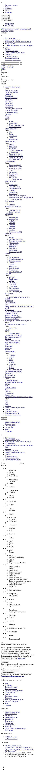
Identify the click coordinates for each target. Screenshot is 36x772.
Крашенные (9, 96)
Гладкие (11, 264)
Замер (7, 7)
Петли (7, 330)
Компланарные (14, 268)
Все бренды (9, 730)
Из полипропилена (11, 92)
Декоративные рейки (12, 58)
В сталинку (13, 177)
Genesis (11, 357)
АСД (6, 389)
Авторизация (9, 24)
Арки (6, 47)
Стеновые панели (11, 56)
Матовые (12, 205)
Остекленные (9, 201)
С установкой (9, 310)
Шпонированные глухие (17, 195)
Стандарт (12, 190)
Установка (8, 12)
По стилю (8, 234)
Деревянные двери (11, 90)
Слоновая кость (14, 290)
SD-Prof (7, 384)
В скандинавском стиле (17, 241)
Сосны (11, 138)
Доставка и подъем (11, 51)
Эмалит (7, 116)
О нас (7, 10)
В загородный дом (15, 168)
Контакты (8, 9)
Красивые (12, 246)
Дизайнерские (13, 243)
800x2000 (12, 228)
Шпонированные (11, 181)
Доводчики (8, 373)
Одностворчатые (14, 210)
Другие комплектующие (13, 371)
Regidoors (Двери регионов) (14, 382)
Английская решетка (16, 259)
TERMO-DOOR (10, 388)
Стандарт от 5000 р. (11, 313)
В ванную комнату (15, 167)
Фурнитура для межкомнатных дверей (18, 42)
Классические (13, 244)
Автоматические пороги (13, 335)
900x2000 (12, 230)
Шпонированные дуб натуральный (21, 197)
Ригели (7, 350)
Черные (11, 368)
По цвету (8, 273)
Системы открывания (12, 340)
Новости (8, 705)
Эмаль (7, 118)
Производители (10, 426)
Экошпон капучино (15, 154)
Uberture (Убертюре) (15, 150)
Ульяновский (13, 152)
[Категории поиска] (1, 35)
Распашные (9, 103)
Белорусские (9, 293)
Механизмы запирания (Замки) (15, 324)
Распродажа (9, 105)
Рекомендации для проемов (14, 700)
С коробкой (9, 107)
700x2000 (12, 226)
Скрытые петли (14, 333)
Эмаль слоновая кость (16, 125)
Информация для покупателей (11, 680)
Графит (11, 281)
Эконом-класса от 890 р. (13, 317)
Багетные (12, 263)
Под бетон (12, 284)
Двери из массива (11, 128)
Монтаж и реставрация (12, 60)
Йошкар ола (9, 395)
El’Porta (11, 145)
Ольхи (11, 134)
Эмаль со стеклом (15, 127)
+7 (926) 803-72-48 (7, 67)
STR (6, 386)
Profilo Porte (13, 148)
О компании (9, 427)
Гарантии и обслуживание (14, 690)
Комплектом (13, 270)
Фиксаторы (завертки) (12, 342)
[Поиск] (23, 463)
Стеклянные (9, 721)
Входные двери (10, 43)
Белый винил (13, 279)
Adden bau (12, 364)
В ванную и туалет (11, 717)
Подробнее (21, 658)
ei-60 (6, 402)
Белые (11, 121)
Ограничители (10, 375)
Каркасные (12, 266)
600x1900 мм (13, 219)
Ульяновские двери (11, 112)
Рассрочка (8, 698)
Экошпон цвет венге (16, 157)
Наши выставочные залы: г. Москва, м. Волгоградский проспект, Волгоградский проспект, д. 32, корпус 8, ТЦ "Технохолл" (19, 748)
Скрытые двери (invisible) (13, 109)
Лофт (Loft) (12, 248)
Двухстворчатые (14, 212)
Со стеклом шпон (15, 188)
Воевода (7, 391)
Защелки (8, 339)
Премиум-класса (14, 186)
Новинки (8, 101)
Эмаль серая (13, 123)
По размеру (9, 214)
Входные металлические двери (15, 728)
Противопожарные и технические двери (18, 45)
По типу (7, 253)
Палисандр (12, 282)
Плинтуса (8, 54)
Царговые (8, 114)
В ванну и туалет (14, 165)
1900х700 (12, 221)
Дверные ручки (10, 351)
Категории (4, 708)
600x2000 (12, 224)
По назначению (10, 161)
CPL (6, 304)
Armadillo (12, 355)
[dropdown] (1, 2)
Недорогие (8, 99)
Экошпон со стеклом (16, 156)
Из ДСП (7, 299)
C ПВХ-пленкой (10, 302)
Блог (6, 703)
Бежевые (12, 277)
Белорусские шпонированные (19, 297)
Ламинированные (11, 98)
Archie (11, 366)
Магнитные (13, 328)
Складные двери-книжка (13, 311)
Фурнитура (8, 726)
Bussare (11, 360)
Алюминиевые (14, 257)
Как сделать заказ (11, 689)
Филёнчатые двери (11, 315)
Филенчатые (13, 139)
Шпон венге (13, 194)
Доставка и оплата (11, 5)
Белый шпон (13, 185)
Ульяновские (13, 192)
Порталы (8, 49)
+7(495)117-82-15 (6, 65)
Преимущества (10, 692)
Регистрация (9, 25)
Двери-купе (9, 723)
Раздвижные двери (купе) (13, 206)
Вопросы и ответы (11, 696)
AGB (6, 344)
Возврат (7, 694)
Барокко (11, 237)
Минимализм (13, 250)
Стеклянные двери (11, 110)
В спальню (12, 176)
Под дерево (13, 286)
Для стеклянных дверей (13, 337)
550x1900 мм (13, 217)
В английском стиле (15, 239)
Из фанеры (8, 94)
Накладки (8, 348)
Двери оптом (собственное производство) (19, 306)
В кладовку (13, 172)
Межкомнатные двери (12, 40)
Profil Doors (13, 147)
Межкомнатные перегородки (15, 52)
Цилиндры (8, 346)
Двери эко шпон (10, 141)
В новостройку (14, 174)
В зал (10, 170)
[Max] (3, 69)
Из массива (8, 715)
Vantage (11, 362)
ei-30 (6, 400)
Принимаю (5, 662)
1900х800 (12, 223)
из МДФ (7, 308)
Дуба (10, 132)
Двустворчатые (10, 724)
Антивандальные (15, 261)
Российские (9, 301)
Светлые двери (14, 288)
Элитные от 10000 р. (12, 319)
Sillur (10, 359)
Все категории (10, 38)
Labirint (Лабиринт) (11, 380)
